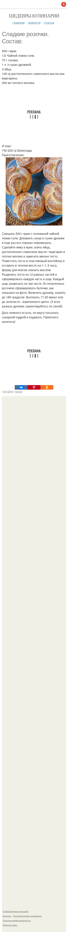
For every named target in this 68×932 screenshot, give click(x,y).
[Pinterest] (34, 387)
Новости (34, 22)
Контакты (7, 916)
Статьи (49, 22)
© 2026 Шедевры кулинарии (16, 911)
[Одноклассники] (46, 387)
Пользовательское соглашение (27, 916)
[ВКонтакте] (21, 387)
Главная (18, 22)
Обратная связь (10, 925)
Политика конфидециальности (17, 920)
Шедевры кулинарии (34, 15)
